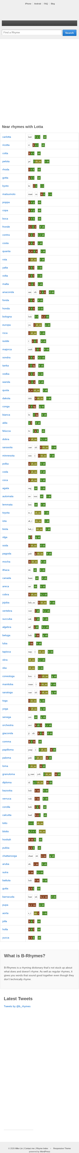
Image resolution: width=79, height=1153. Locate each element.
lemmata (7, 504)
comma (6, 741)
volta (5, 275)
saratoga (7, 692)
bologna (7, 316)
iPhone (28, 4)
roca (5, 332)
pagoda (6, 553)
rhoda (5, 169)
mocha (6, 561)
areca (5, 586)
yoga (5, 708)
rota (4, 259)
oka (4, 667)
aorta (5, 913)
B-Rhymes (29, 13)
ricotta (6, 144)
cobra (5, 594)
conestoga (8, 676)
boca (5, 218)
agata (5, 488)
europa (6, 324)
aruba (5, 863)
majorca (7, 349)
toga (5, 700)
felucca (6, 430)
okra (5, 659)
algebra (6, 626)
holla (5, 929)
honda (6, 308)
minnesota (8, 455)
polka (5, 463)
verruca (6, 798)
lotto (4, 823)
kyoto (5, 185)
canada (6, 577)
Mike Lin (19, 1148)
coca (5, 480)
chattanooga (9, 855)
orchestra (7, 725)
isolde (5, 341)
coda (5, 471)
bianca (6, 414)
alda (4, 422)
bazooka (7, 790)
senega (6, 717)
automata (7, 496)
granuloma (8, 774)
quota (5, 390)
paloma (6, 757)
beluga (6, 635)
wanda (6, 381)
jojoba (5, 602)
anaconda (8, 292)
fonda (5, 300)
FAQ (46, 4)
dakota (6, 398)
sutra (5, 872)
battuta (6, 880)
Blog (53, 4)
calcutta (6, 814)
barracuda (8, 896)
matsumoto (8, 194)
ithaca (5, 569)
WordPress (45, 1151)
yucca (5, 937)
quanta (6, 251)
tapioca (6, 651)
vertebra (7, 610)
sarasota (7, 447)
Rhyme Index (42, 1148)
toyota (6, 512)
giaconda (7, 733)
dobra (5, 439)
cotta (5, 153)
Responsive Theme (62, 1148)
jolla (4, 921)
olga (4, 537)
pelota (6, 161)
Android (37, 4)
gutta (5, 888)
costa (5, 243)
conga (6, 406)
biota (5, 529)
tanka (5, 365)
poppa (6, 202)
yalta (5, 267)
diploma (7, 782)
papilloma (8, 749)
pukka (5, 847)
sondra (6, 357)
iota (4, 520)
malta (5, 283)
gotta (5, 177)
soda (5, 545)
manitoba (7, 684)
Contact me (29, 1148)
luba (4, 643)
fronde (6, 226)
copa (5, 210)
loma (5, 765)
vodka (5, 373)
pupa (5, 904)
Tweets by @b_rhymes (17, 1006)
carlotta (6, 136)
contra (6, 234)
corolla (6, 806)
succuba (7, 618)
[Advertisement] (39, 82)
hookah (6, 839)
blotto (5, 831)
